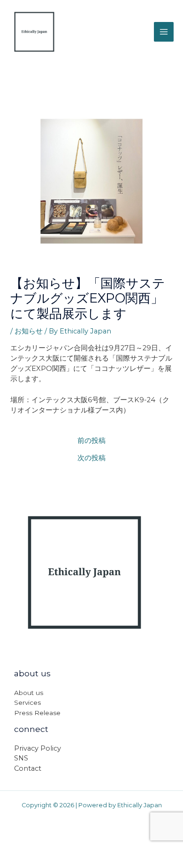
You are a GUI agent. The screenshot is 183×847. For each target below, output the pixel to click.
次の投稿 (91, 458)
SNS (21, 758)
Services (27, 702)
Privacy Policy (37, 748)
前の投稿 (91, 440)
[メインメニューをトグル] (164, 32)
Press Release (37, 713)
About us (28, 692)
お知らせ (29, 331)
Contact (27, 768)
